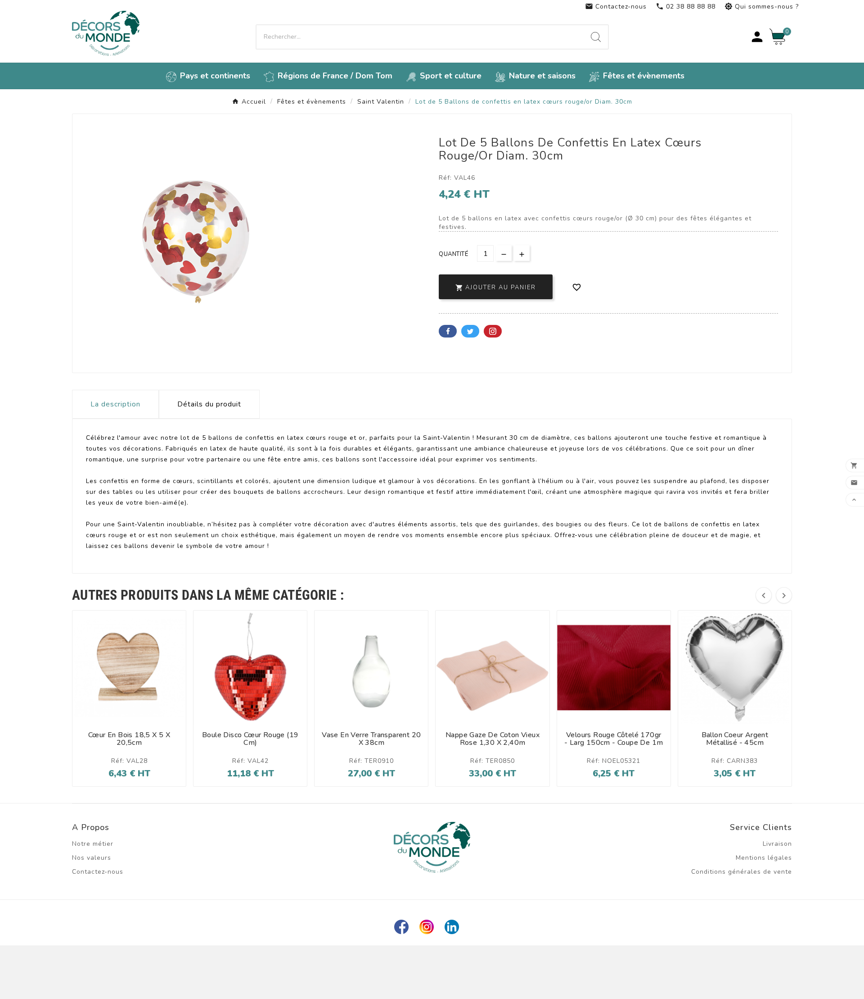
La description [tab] (115, 404)
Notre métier (92, 843)
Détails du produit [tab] (209, 404)
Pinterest (493, 331)
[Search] (596, 37)
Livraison (777, 843)
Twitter (470, 331)
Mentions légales (764, 857)
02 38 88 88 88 (686, 6)
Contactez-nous (616, 6)
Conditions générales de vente (741, 871)
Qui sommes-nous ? (761, 6)
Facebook (448, 331)
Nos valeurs (91, 857)
